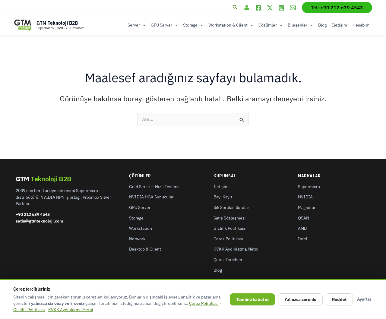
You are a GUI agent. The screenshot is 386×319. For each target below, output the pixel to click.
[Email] (293, 8)
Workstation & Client (228, 25)
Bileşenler (297, 25)
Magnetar (306, 207)
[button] (235, 7)
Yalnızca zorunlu (300, 299)
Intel (302, 239)
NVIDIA (305, 197)
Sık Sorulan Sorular (231, 207)
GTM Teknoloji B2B (57, 23)
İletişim (339, 25)
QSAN (303, 218)
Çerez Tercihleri (229, 259)
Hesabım (361, 25)
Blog (322, 25)
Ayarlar (364, 299)
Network (137, 239)
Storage (190, 25)
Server (134, 25)
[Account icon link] (246, 7)
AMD (302, 228)
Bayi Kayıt (223, 197)
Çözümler (267, 25)
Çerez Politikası (228, 239)
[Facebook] (258, 8)
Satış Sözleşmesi (230, 218)
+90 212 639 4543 (33, 214)
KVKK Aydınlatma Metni (236, 249)
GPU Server (161, 25)
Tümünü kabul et (252, 299)
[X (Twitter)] (270, 8)
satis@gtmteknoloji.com (39, 221)
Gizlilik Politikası (229, 228)
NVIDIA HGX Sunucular (151, 197)
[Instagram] (281, 8)
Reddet (339, 299)
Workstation (140, 228)
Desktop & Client (145, 249)
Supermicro (309, 186)
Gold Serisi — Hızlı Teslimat (155, 186)
